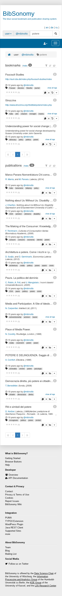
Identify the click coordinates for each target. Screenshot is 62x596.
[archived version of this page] (52, 92)
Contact (9, 491)
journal (37, 88)
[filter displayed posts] (46, 65)
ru (56, 27)
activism (19, 214)
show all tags (52, 88)
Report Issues (12, 501)
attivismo (27, 214)
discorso (21, 88)
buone (35, 317)
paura (18, 291)
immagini (33, 114)
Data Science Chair (44, 573)
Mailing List (11, 554)
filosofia (29, 88)
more (7, 534)
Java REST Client (14, 527)
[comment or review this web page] (11, 92)
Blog (7, 551)
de (52, 27)
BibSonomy (18, 13)
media (22, 265)
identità (39, 239)
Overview (13, 475)
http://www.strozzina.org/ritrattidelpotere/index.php (28, 105)
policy (21, 139)
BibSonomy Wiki (13, 504)
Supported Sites (13, 531)
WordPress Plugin (14, 524)
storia (51, 265)
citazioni (24, 114)
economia (30, 239)
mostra (41, 114)
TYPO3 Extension (14, 521)
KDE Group (35, 582)
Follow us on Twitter (18, 564)
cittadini (12, 394)
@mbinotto (22, 33)
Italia (11, 114)
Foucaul (12, 88)
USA (11, 214)
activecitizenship (15, 317)
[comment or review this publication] (11, 192)
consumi (12, 239)
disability (37, 214)
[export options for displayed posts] (54, 65)
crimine (21, 368)
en (47, 27)
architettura (13, 265)
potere (36, 139)
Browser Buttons (13, 462)
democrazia (22, 394)
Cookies (9, 498)
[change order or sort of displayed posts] (50, 65)
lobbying (29, 188)
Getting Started (12, 458)
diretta (31, 394)
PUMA (8, 518)
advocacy (12, 139)
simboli (38, 420)
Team (8, 547)
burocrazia (19, 188)
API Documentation (18, 478)
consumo (21, 239)
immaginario (13, 420)
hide (25, 65)
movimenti (20, 343)
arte (17, 114)
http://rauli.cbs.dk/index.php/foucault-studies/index (28, 79)
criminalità (13, 368)
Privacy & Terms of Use (17, 495)
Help (7, 465)
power (36, 343)
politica (28, 139)
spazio (44, 265)
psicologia (38, 368)
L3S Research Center (45, 586)
